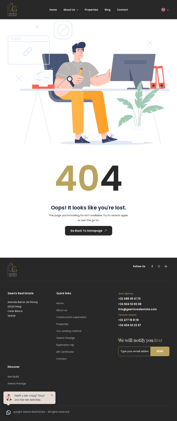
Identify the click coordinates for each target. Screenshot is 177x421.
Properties (62, 324)
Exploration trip (65, 345)
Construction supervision (71, 317)
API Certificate (65, 352)
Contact (61, 358)
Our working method (68, 331)
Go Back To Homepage (86, 231)
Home (60, 303)
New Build (13, 376)
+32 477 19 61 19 (128, 320)
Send (159, 351)
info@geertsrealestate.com (137, 309)
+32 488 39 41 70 (129, 298)
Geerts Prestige (65, 338)
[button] (164, 9)
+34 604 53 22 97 (129, 325)
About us (61, 310)
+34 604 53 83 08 (129, 304)
